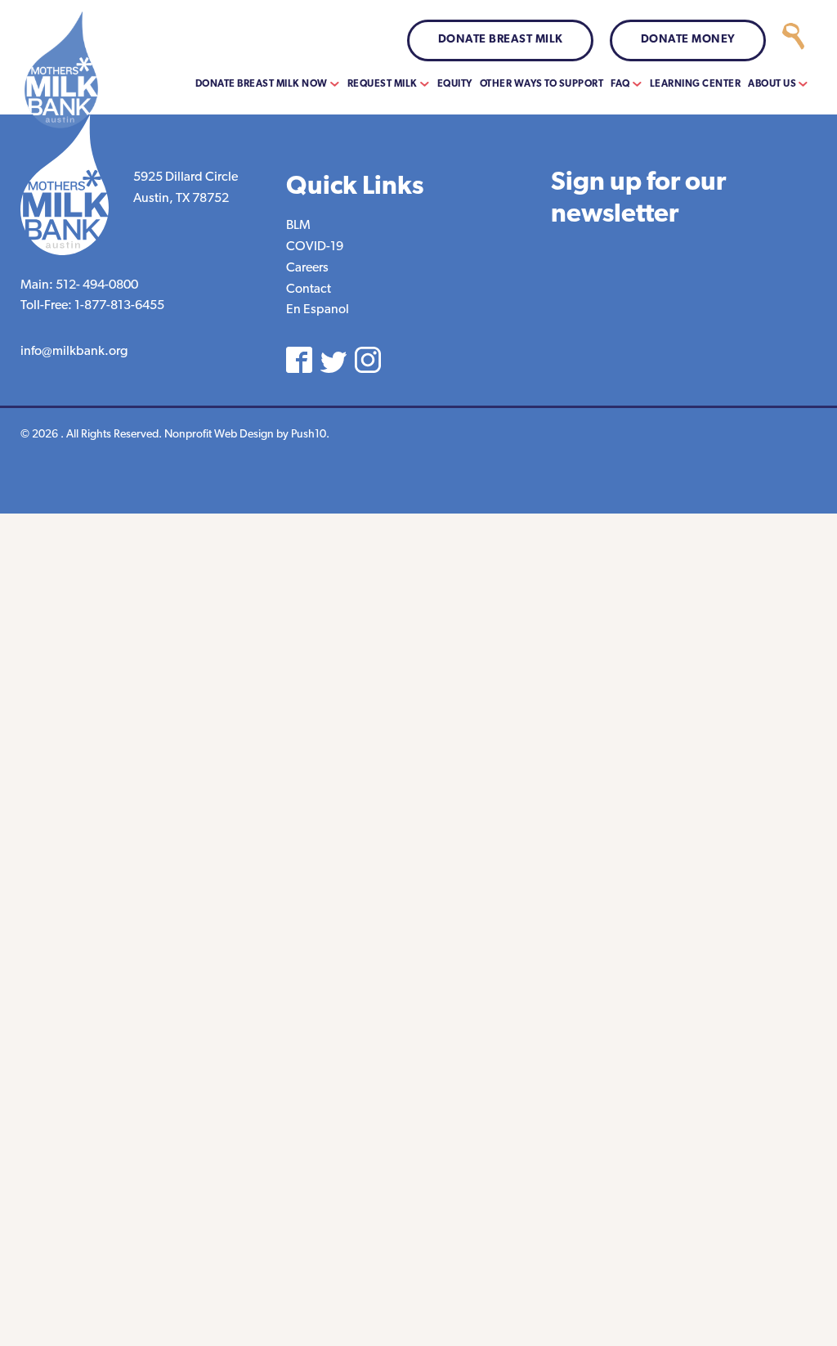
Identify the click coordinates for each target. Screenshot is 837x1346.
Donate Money (688, 40)
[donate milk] (793, 40)
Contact (308, 289)
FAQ (620, 84)
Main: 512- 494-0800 (79, 285)
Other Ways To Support (542, 84)
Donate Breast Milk (500, 40)
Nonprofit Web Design (219, 434)
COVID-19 (314, 246)
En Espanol (317, 309)
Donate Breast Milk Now (261, 84)
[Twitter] (333, 362)
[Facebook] (299, 360)
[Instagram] (368, 360)
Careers (307, 268)
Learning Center (695, 84)
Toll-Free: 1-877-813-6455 (92, 305)
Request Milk (382, 84)
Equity (454, 84)
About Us (772, 84)
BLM (298, 225)
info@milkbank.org (74, 351)
